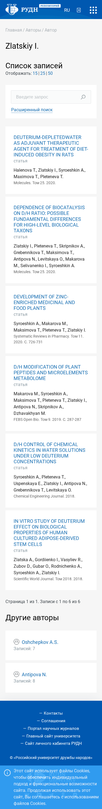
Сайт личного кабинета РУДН (53, 743)
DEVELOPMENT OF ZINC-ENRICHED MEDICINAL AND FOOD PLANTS (44, 302)
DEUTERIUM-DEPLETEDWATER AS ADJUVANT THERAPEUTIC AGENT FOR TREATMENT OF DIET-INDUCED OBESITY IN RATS (51, 146)
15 (35, 73)
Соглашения (53, 720)
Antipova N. (34, 674)
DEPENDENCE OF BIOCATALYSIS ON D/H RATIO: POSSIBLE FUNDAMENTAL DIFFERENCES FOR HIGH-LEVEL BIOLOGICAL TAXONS (49, 219)
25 (42, 73)
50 (50, 73)
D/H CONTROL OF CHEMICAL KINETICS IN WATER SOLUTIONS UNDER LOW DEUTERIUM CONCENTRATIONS (49, 453)
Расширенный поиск (32, 109)
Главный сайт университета (53, 736)
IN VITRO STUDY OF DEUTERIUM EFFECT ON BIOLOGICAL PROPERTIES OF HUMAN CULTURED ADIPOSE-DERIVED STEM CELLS (49, 532)
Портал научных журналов (53, 728)
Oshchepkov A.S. (40, 642)
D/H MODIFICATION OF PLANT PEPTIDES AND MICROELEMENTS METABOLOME (51, 372)
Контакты (53, 713)
